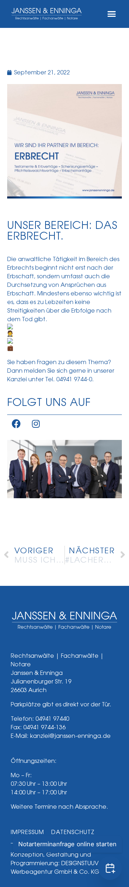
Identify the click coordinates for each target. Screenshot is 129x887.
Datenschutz (73, 832)
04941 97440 (52, 718)
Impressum (27, 832)
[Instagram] (36, 424)
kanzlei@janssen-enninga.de (70, 735)
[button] (111, 14)
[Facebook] (16, 424)
